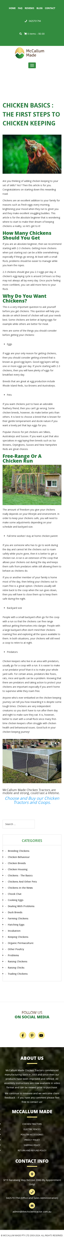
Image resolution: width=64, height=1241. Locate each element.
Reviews (29, 8)
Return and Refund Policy (32, 1150)
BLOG (39, 8)
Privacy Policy (32, 1139)
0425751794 (35, 21)
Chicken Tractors (32, 1124)
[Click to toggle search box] (20, 33)
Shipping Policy (32, 1145)
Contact (50, 8)
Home (12, 8)
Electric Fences (32, 1129)
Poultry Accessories (32, 1134)
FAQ (20, 8)
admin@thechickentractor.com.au (32, 1211)
